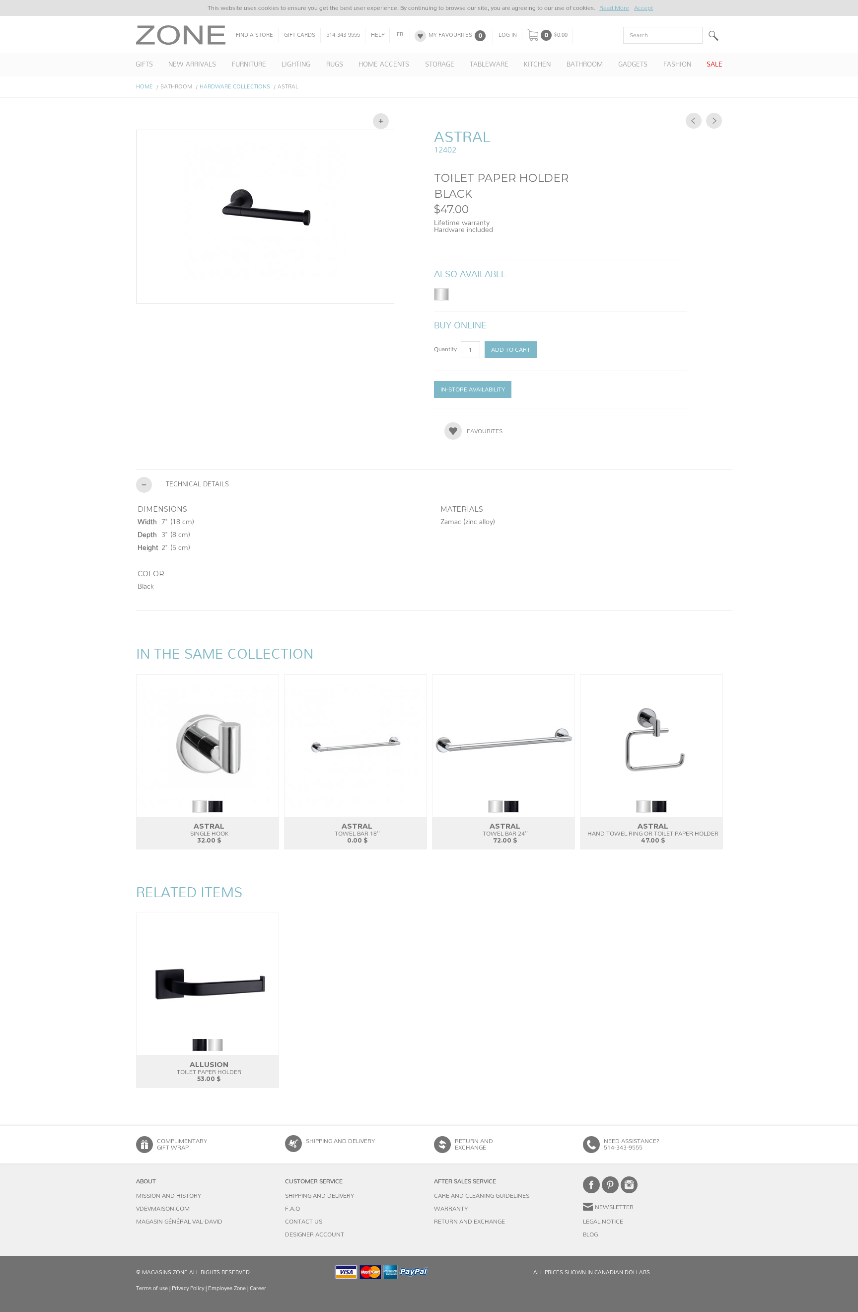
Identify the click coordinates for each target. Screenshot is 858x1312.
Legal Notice (603, 1222)
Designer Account (314, 1234)
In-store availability (472, 389)
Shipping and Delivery (340, 1141)
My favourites (450, 35)
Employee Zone (227, 1288)
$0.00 (561, 35)
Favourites (484, 431)
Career (258, 1288)
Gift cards (299, 35)
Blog (590, 1234)
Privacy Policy (188, 1288)
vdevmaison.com (163, 1209)
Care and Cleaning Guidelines (481, 1196)
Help (377, 35)
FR (400, 34)
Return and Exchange (469, 1222)
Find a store (254, 35)
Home (144, 86)
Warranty (451, 1209)
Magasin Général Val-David (179, 1222)
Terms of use (152, 1288)
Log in (508, 35)
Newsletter (614, 1207)
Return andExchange (474, 1144)
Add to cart (510, 350)
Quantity (446, 349)
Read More (614, 8)
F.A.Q (292, 1209)
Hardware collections (235, 86)
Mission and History (168, 1196)
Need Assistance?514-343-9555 (631, 1144)
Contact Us (303, 1222)
